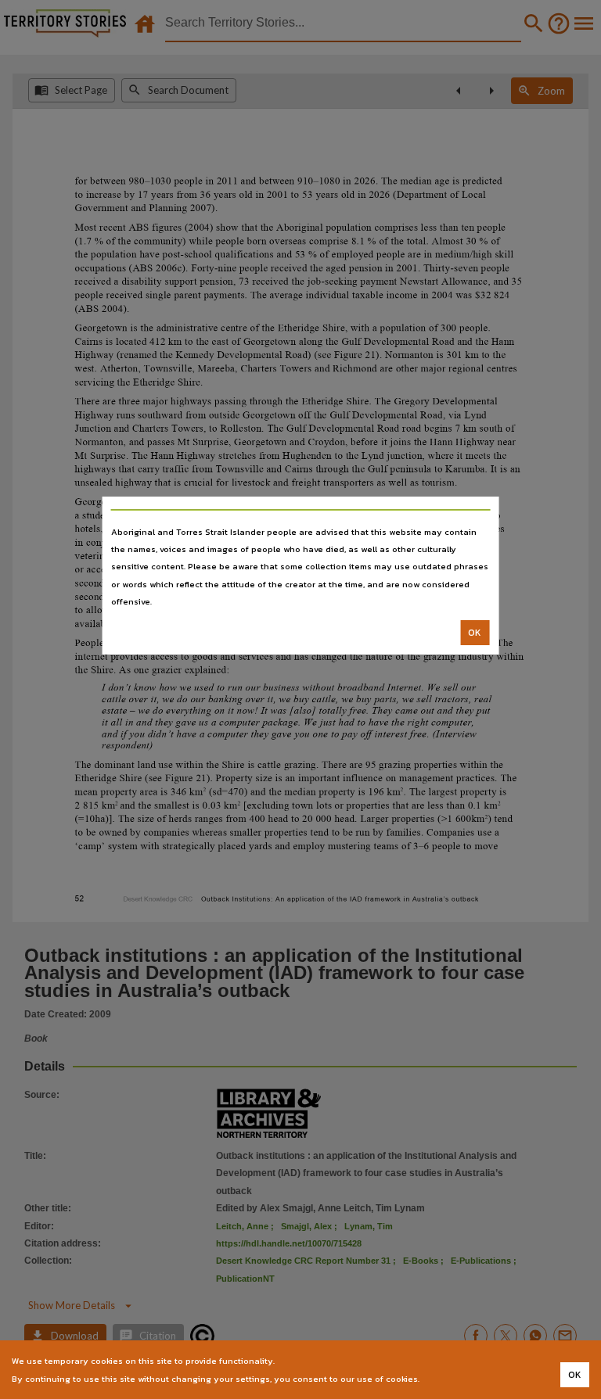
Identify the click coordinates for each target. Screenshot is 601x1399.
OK (474, 633)
